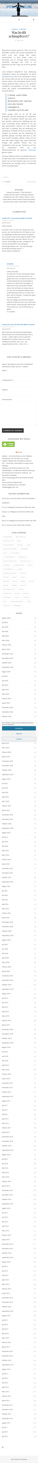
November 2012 (7, 1356)
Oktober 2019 (6, 985)
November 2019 (7, 980)
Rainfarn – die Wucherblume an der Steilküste (17, 456)
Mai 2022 (5, 846)
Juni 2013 (5, 1324)
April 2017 (5, 1119)
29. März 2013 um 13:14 (8, 326)
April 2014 (5, 1280)
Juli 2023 (5, 783)
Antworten (6, 223)
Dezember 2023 (7, 761)
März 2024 (5, 748)
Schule (17, 597)
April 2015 (5, 1226)
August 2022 (6, 833)
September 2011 (7, 1418)
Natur (31, 581)
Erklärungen (32, 150)
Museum (6, 581)
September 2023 (7, 774)
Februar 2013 (6, 1342)
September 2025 (7, 667)
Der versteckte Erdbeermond (12, 482)
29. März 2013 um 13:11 (8, 220)
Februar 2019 (6, 1020)
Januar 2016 (6, 1186)
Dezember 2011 (7, 1405)
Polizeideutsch (9, 589)
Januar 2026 (6, 649)
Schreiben (7, 597)
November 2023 (7, 765)
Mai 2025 (5, 685)
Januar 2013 (6, 1347)
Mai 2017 (5, 1114)
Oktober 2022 (6, 824)
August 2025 (6, 672)
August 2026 (6, 618)
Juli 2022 (5, 837)
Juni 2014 (5, 1271)
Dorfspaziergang (10, 549)
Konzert (23, 573)
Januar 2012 (6, 1400)
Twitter (6, 605)
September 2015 (7, 1204)
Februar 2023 (6, 806)
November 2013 (7, 1302)
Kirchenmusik (8, 569)
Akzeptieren (19, 728)
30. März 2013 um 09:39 (13, 266)
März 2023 (5, 801)
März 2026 (5, 640)
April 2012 (5, 1387)
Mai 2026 (5, 631)
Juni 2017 (5, 1110)
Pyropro (22, 29)
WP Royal (24, 1459)
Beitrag (10, 76)
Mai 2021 (5, 900)
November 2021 (7, 873)
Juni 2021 (5, 895)
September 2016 (7, 1150)
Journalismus (19, 565)
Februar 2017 (6, 1128)
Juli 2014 (5, 1266)
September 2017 (7, 1096)
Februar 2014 (6, 1289)
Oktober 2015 (6, 1199)
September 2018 (7, 1043)
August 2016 (6, 1155)
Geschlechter (25, 561)
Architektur (20, 537)
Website (5, 390)
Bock (3, 507)
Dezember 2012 (7, 1351)
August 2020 (6, 940)
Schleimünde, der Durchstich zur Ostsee (15, 458)
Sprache (5, 177)
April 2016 (5, 1172)
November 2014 (7, 1248)
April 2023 (5, 797)
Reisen (17, 593)
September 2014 (7, 1257)
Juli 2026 (5, 622)
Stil (4, 601)
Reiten (25, 593)
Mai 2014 (5, 1275)
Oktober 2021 (6, 877)
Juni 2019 (5, 1002)
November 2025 (7, 658)
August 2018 (6, 1047)
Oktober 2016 (6, 1146)
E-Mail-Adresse (7, 380)
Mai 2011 (5, 1436)
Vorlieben (19, 739)
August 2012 (6, 1369)
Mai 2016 (5, 1168)
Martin (4, 521)
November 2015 (7, 1195)
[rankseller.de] (19, 1447)
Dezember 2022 (7, 815)
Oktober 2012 (6, 1360)
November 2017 (7, 1087)
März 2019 (5, 1016)
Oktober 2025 (6, 663)
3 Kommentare (31, 182)
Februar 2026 (6, 645)
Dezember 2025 (7, 654)
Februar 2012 (6, 1396)
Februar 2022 (6, 859)
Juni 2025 (5, 681)
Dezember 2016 (7, 1137)
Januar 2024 (6, 757)
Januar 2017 (6, 1132)
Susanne (7, 182)
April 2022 (5, 850)
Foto (5, 553)
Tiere (29, 601)
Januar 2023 (6, 810)
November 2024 (7, 712)
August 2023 (6, 779)
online (5, 585)
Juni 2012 (5, 1378)
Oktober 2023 (6, 770)
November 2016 (7, 1141)
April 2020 (5, 958)
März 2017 (5, 1123)
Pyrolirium (19, 7)
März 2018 (5, 1070)
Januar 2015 (6, 1239)
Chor (28, 545)
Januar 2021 (6, 918)
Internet (6, 565)
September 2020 (7, 935)
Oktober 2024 (6, 716)
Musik (15, 581)
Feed (20, 452)
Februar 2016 (6, 1181)
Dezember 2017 (7, 1083)
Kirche (30, 565)
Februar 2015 (6, 1235)
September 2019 (7, 989)
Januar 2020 (6, 971)
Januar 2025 (6, 703)
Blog (19, 541)
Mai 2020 (5, 953)
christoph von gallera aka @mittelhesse (18, 324)
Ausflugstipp (8, 541)
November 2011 (7, 1409)
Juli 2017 (5, 1105)
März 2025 (5, 694)
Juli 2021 (5, 891)
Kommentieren (7, 399)
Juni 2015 (5, 1217)
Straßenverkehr (16, 601)
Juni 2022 (5, 842)
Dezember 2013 (7, 1298)
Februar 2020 (6, 967)
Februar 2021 (6, 913)
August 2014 (6, 1262)
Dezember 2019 (7, 976)
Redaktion (7, 593)
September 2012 (7, 1365)
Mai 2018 (5, 1061)
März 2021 (5, 909)
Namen (23, 581)
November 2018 (7, 1034)
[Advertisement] (20, 46)
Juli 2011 (5, 1427)
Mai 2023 (5, 792)
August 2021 (6, 886)
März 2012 (5, 1392)
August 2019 (6, 994)
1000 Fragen (7, 537)
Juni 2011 (5, 1432)
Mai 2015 (5, 1222)
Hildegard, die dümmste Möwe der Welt (15, 468)
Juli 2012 (5, 1374)
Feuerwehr (24, 549)
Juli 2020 (5, 944)
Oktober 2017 (6, 1092)
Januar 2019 (6, 1025)
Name (4, 370)
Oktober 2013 (6, 1307)
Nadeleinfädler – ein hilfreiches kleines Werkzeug (18, 470)
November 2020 (7, 926)
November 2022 (7, 819)
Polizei (23, 585)
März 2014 (5, 1284)
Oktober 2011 (6, 1414)
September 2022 (7, 828)
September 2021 (7, 882)
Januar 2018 (6, 1079)
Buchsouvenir (8, 545)
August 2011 (6, 1423)
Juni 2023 (5, 788)
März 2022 (5, 855)
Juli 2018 (5, 1052)
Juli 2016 (5, 1159)
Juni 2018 (5, 1056)
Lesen (23, 577)
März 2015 (5, 1231)
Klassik (20, 569)
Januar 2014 (6, 1293)
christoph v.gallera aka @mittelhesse (17, 218)
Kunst (14, 577)
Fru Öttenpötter (10, 561)
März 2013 (5, 1338)
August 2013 (6, 1316)
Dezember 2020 (7, 922)
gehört (15, 29)
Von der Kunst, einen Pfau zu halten (19, 525)
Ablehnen (19, 733)
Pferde (14, 585)
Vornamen (17, 605)
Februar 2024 (6, 752)
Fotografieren (9, 557)
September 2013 (7, 1311)
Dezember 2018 (7, 1029)
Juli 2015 (5, 1213)
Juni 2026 (5, 627)
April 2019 (5, 1011)
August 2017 (6, 1101)
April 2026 (5, 636)
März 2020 (5, 962)
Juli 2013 (5, 1320)
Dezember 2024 (7, 707)
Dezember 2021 (7, 868)
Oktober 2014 (6, 1253)
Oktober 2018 (6, 1038)
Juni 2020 (5, 949)
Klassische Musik (9, 573)
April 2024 (5, 743)
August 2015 (6, 1208)
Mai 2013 (5, 1329)
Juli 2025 (5, 676)
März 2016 (5, 1177)
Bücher (20, 545)
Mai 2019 (5, 1007)
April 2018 (5, 1065)
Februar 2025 (6, 698)
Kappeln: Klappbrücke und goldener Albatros (17, 461)
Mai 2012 (5, 1383)
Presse (21, 589)
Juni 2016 (5, 1163)
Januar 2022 (6, 864)
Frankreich (22, 557)
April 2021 (5, 904)
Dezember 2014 (7, 1244)
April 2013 (5, 1333)
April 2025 (5, 689)
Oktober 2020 (6, 931)
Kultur (6, 577)
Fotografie (15, 553)
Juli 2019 (5, 998)
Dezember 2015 (7, 1190)
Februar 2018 (6, 1074)
